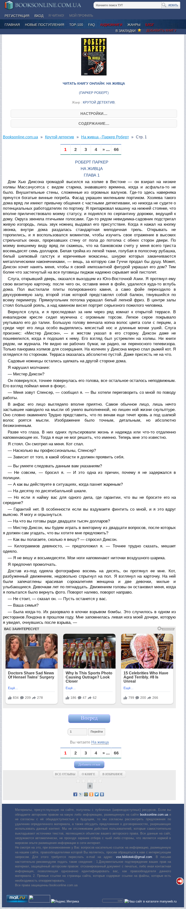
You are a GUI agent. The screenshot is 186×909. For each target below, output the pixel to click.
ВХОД (38, 16)
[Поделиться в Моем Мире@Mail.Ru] (86, 794)
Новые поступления (44, 25)
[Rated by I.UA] (39, 901)
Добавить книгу (161, 30)
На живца (100, 742)
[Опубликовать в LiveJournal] (81, 794)
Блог (149, 25)
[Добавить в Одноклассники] (91, 794)
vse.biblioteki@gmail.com (134, 857)
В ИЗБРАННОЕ (112, 774)
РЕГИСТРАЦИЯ (17, 16)
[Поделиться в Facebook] (75, 794)
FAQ (91, 25)
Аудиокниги (111, 25)
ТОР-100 (76, 25)
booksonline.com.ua (154, 814)
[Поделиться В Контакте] (102, 794)
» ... (106, 149)
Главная (12, 25)
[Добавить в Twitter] (97, 794)
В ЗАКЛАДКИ (127, 31)
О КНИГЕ (88, 774)
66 (116, 149)
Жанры (133, 25)
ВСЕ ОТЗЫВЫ (65, 774)
